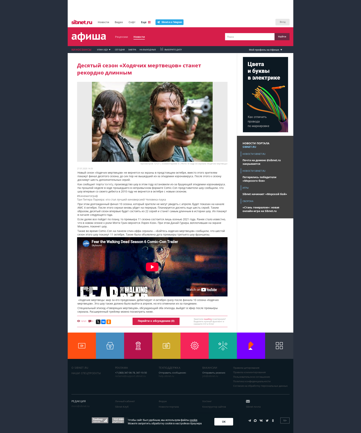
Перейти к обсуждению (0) (156, 321)
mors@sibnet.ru (80, 406)
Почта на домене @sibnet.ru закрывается (262, 162)
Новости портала (169, 406)
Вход (282, 22)
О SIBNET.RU (79, 367)
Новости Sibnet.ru (254, 154)
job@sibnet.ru (210, 376)
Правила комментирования (249, 372)
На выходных (148, 49)
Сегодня (120, 49)
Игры (246, 187)
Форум (163, 401)
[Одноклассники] (108, 322)
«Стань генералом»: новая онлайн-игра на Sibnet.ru (261, 209)
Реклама (121, 367)
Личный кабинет (125, 401)
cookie (193, 420)
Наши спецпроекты (86, 373)
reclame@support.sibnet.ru (130, 376)
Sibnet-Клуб (122, 406)
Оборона (248, 201)
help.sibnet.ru (166, 376)
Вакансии (209, 367)
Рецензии (121, 37)
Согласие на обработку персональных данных (260, 385)
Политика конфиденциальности (252, 381)
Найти (282, 36)
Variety (109, 184)
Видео (119, 22)
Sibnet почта (253, 406)
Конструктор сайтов (214, 406)
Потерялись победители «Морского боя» (259, 178)
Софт (132, 22)
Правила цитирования (246, 367)
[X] (98, 322)
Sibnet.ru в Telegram (172, 22)
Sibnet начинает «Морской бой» (265, 194)
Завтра (132, 49)
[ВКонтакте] (103, 322)
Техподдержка (169, 367)
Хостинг (207, 401)
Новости (103, 22)
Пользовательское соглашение (251, 376)
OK (224, 421)
